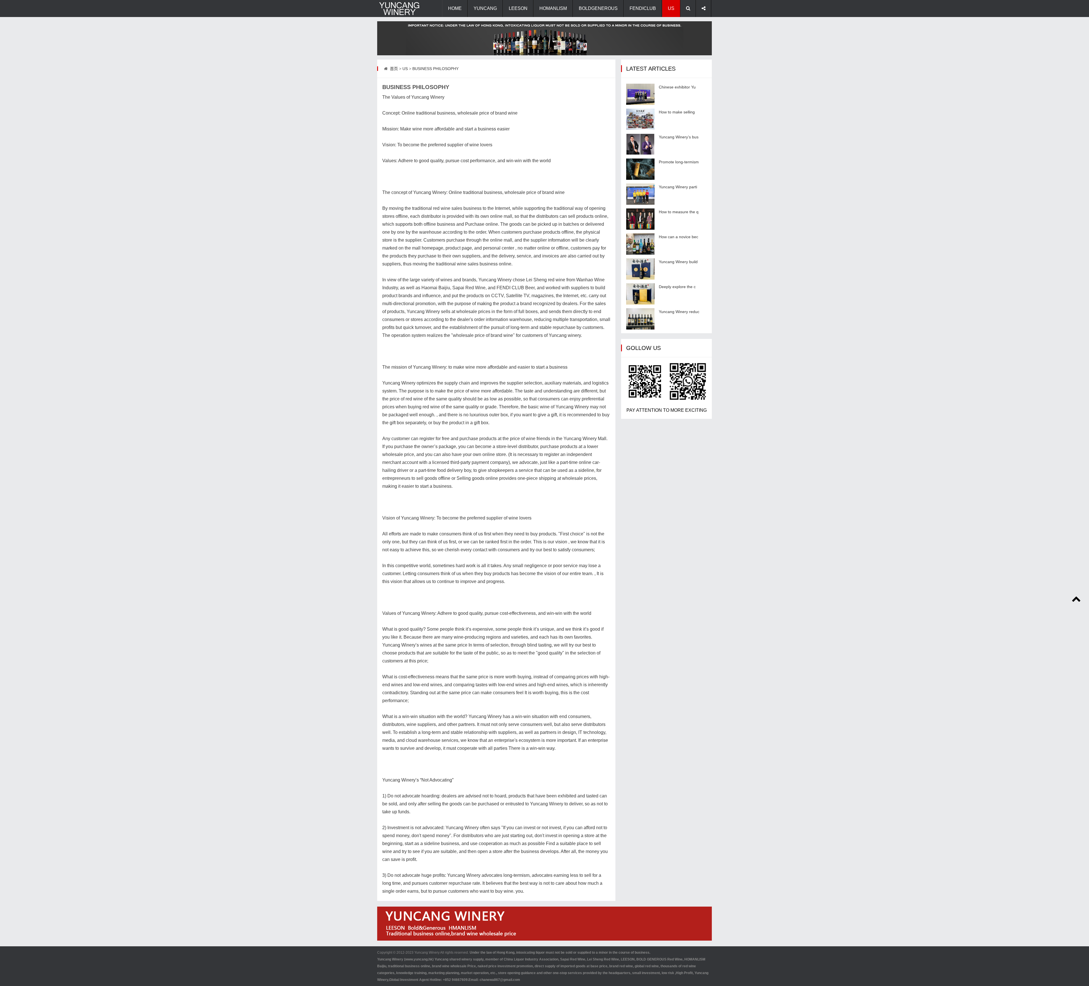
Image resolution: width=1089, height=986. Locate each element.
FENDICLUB (643, 8)
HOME (455, 8)
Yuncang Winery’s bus (678, 137)
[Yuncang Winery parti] (640, 194)
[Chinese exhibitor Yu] (640, 94)
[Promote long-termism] (640, 169)
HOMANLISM (553, 8)
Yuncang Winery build (678, 261)
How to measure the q (678, 212)
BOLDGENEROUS (598, 8)
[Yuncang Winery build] (640, 269)
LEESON (518, 8)
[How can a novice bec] (640, 244)
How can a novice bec (678, 237)
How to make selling (677, 112)
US (671, 8)
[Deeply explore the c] (640, 294)
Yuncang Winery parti (678, 187)
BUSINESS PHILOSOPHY (435, 68)
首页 (394, 68)
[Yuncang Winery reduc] (640, 319)
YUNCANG (485, 8)
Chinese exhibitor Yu (677, 87)
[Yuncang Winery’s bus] (640, 144)
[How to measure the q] (640, 219)
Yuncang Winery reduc (679, 311)
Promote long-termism (679, 162)
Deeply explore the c (677, 286)
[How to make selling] (640, 119)
